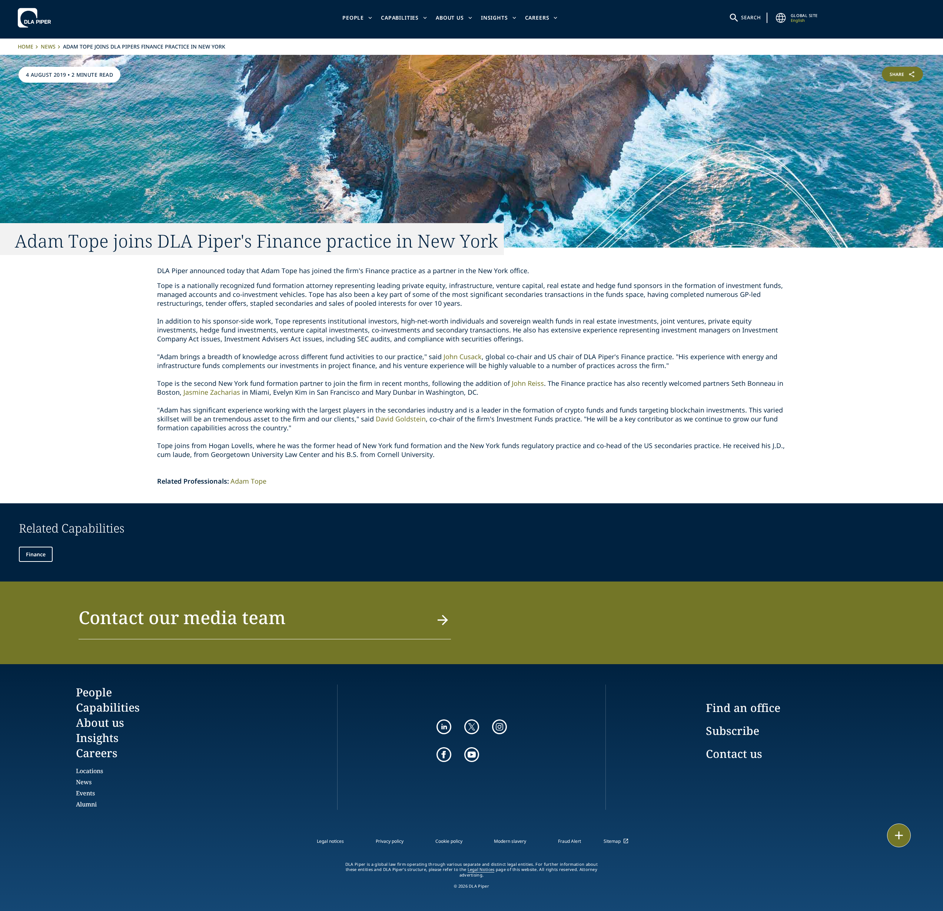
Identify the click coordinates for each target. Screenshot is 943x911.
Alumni (86, 804)
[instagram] (499, 726)
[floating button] (899, 835)
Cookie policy (448, 841)
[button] (265, 621)
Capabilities (400, 17)
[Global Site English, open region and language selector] (781, 18)
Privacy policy (390, 841)
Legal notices (330, 841)
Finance (36, 554)
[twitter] (471, 726)
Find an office (743, 707)
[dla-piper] (36, 17)
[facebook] (443, 754)
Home (25, 46)
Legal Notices (481, 869)
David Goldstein (401, 418)
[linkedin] (443, 726)
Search (751, 17)
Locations (89, 771)
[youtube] (471, 754)
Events (85, 793)
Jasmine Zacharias (211, 392)
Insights (494, 17)
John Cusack (463, 356)
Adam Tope (248, 481)
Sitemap (612, 841)
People (353, 17)
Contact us (734, 753)
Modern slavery (510, 841)
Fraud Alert (569, 841)
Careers (537, 17)
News (48, 46)
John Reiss (528, 383)
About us (450, 17)
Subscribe (732, 730)
